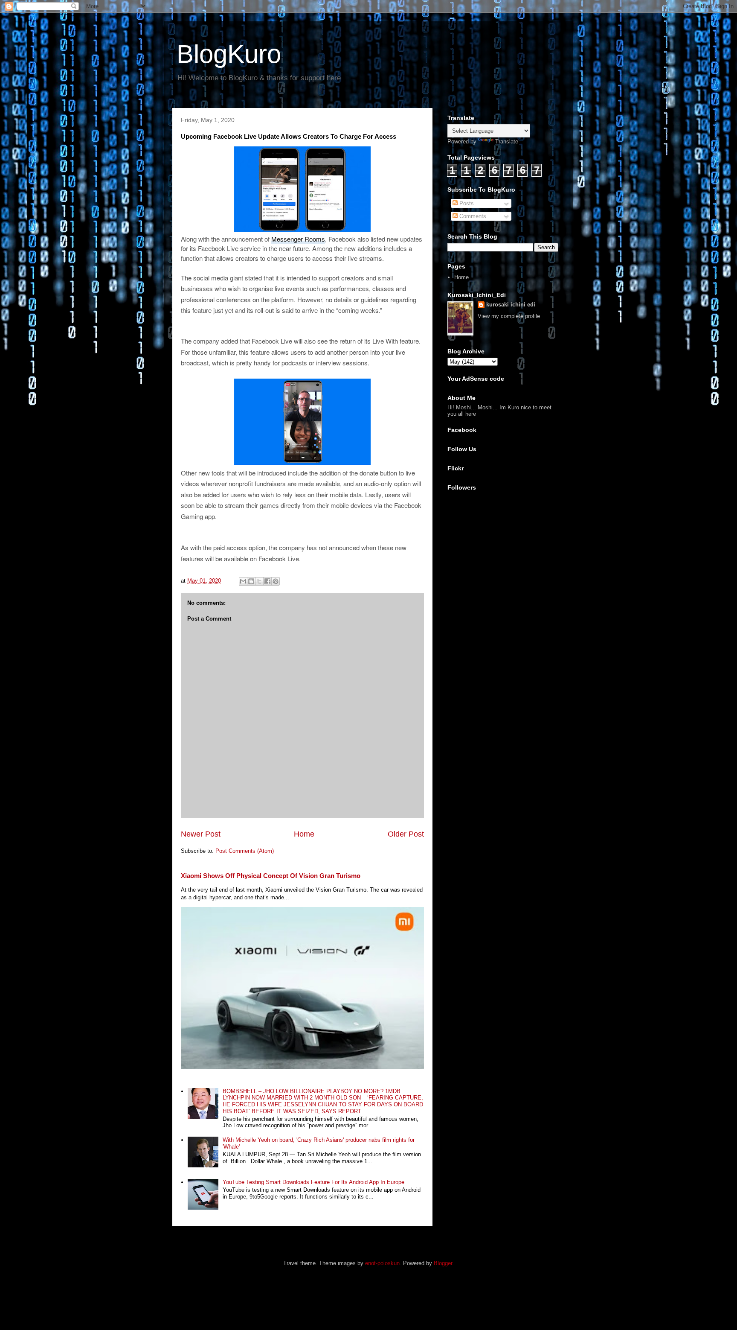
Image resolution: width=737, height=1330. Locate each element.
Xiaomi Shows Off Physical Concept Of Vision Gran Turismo (270, 875)
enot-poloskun (382, 1263)
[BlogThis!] (251, 581)
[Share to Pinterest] (275, 581)
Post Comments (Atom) (244, 851)
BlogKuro (229, 54)
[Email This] (243, 581)
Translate (506, 141)
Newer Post (201, 834)
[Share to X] (259, 581)
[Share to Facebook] (267, 581)
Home (304, 834)
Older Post (406, 834)
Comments (472, 216)
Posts (466, 203)
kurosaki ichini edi (510, 304)
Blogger (443, 1263)
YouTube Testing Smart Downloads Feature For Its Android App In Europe (313, 1182)
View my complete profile (509, 316)
